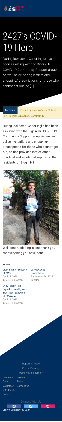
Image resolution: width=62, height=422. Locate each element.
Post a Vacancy (31, 368)
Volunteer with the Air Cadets (9, 390)
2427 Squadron (20, 116)
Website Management (31, 372)
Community (37, 116)
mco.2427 (37, 110)
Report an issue (31, 363)
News (11, 110)
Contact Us (23, 386)
